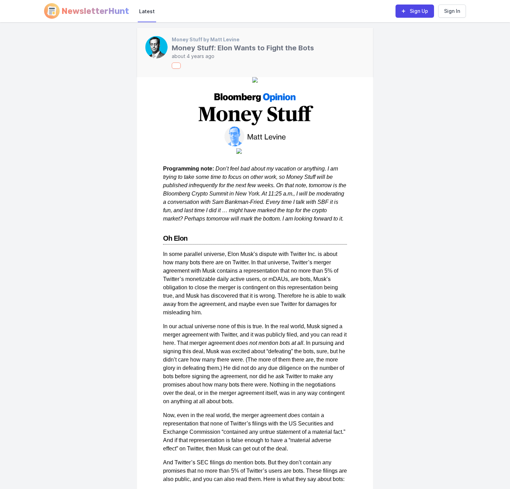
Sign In (452, 11)
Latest (147, 11)
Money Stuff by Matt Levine (205, 39)
